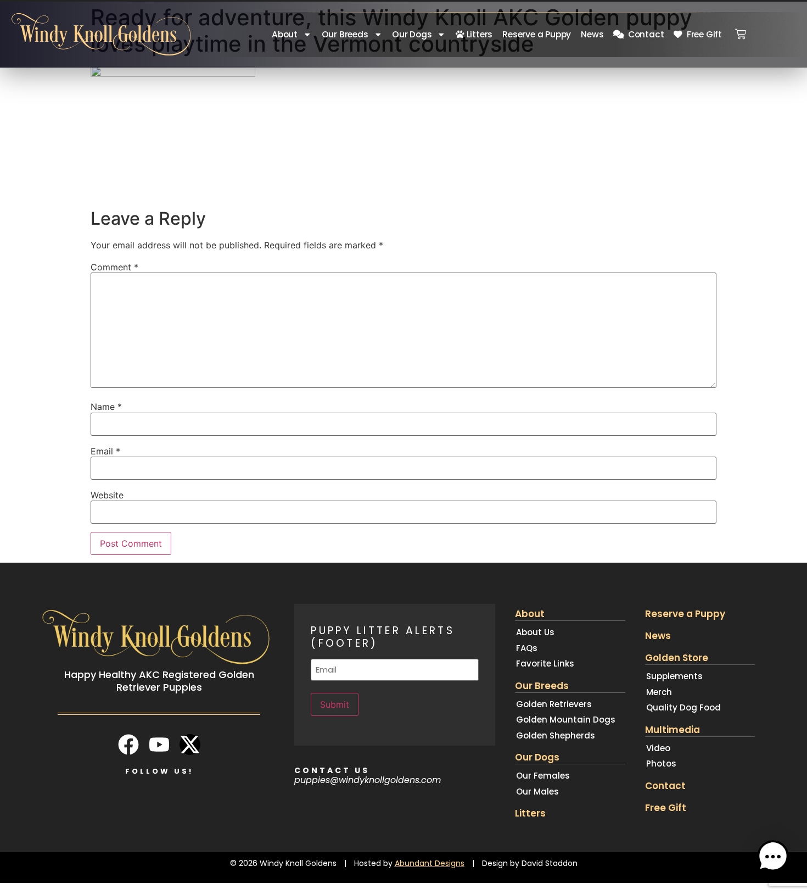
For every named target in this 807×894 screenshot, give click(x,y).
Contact (644, 34)
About (285, 34)
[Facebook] (128, 744)
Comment (114, 267)
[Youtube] (159, 744)
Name (106, 406)
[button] (773, 858)
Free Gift (702, 34)
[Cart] (740, 31)
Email (105, 451)
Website (107, 495)
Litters (478, 34)
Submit (334, 704)
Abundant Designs (429, 863)
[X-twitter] (190, 744)
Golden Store (676, 657)
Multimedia (672, 729)
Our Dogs (411, 34)
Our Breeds (345, 34)
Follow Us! (159, 771)
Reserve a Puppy (536, 34)
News (592, 34)
